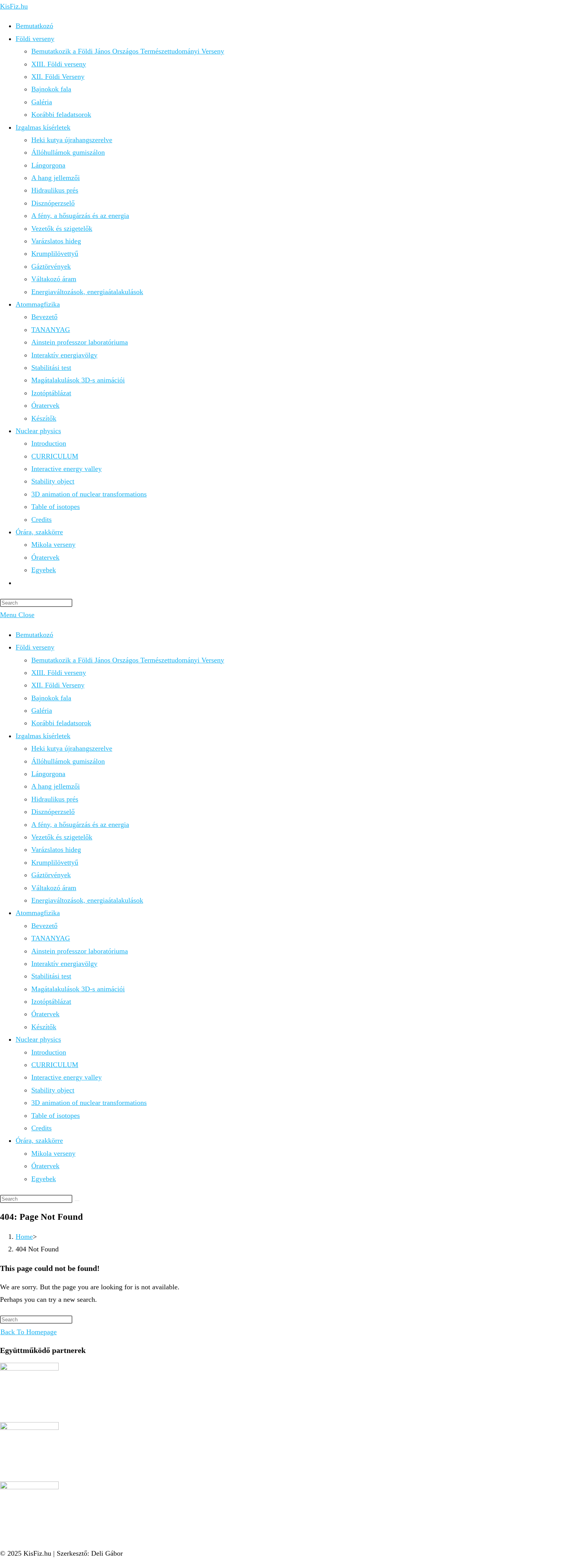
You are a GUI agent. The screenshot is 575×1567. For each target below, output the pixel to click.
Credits (41, 1128)
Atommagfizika (38, 913)
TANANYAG (50, 938)
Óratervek (45, 1014)
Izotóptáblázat (51, 1001)
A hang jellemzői (55, 786)
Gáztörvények (51, 875)
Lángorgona (48, 774)
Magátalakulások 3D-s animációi (78, 989)
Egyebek (43, 1179)
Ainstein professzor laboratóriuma (79, 951)
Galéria (41, 710)
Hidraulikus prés (54, 799)
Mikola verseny (53, 1153)
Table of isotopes (55, 1115)
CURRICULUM (54, 1065)
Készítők (43, 1027)
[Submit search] (77, 1200)
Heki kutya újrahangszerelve (71, 748)
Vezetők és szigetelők (61, 837)
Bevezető (44, 926)
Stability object (52, 1090)
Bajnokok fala (51, 698)
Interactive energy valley (66, 1077)
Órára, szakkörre (39, 1140)
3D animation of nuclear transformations (89, 1103)
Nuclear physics (38, 1039)
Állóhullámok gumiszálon (68, 761)
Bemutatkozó (34, 635)
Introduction (48, 1052)
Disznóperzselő (53, 812)
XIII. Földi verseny (58, 672)
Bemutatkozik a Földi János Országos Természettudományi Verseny (127, 660)
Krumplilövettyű (54, 862)
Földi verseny (35, 647)
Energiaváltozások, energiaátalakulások (87, 900)
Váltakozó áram (53, 888)
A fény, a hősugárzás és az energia (80, 824)
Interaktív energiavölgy (64, 963)
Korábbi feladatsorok (61, 723)
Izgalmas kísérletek (43, 736)
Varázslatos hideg (56, 849)
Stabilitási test (51, 976)
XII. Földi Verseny (57, 685)
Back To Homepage (28, 1332)
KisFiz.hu (14, 6)
